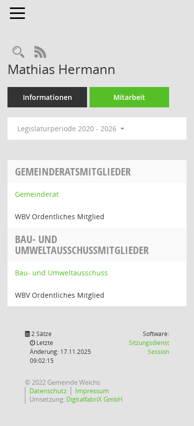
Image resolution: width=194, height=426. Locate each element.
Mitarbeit (129, 97)
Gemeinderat (37, 194)
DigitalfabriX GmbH (94, 399)
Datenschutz (48, 390)
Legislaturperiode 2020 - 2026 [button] (67, 128)
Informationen (47, 97)
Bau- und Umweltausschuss (61, 272)
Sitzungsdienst (149, 347)
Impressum (92, 390)
